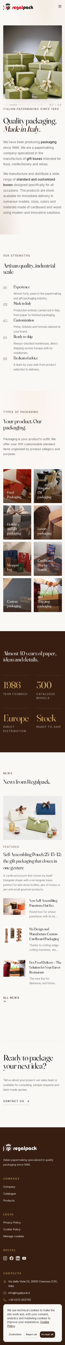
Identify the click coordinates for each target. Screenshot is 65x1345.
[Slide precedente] (10, 62)
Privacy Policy (12, 1222)
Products (9, 1200)
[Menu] (59, 6)
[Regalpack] (18, 6)
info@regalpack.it (19, 1293)
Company (9, 1186)
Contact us (13, 1101)
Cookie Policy (11, 1229)
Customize (15, 1334)
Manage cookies (13, 1236)
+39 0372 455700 (19, 1299)
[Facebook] (12, 1258)
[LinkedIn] (18, 1258)
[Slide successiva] (55, 62)
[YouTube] (24, 1258)
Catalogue (9, 1193)
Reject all (31, 1334)
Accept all (47, 1334)
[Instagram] (5, 1258)
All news (11, 997)
